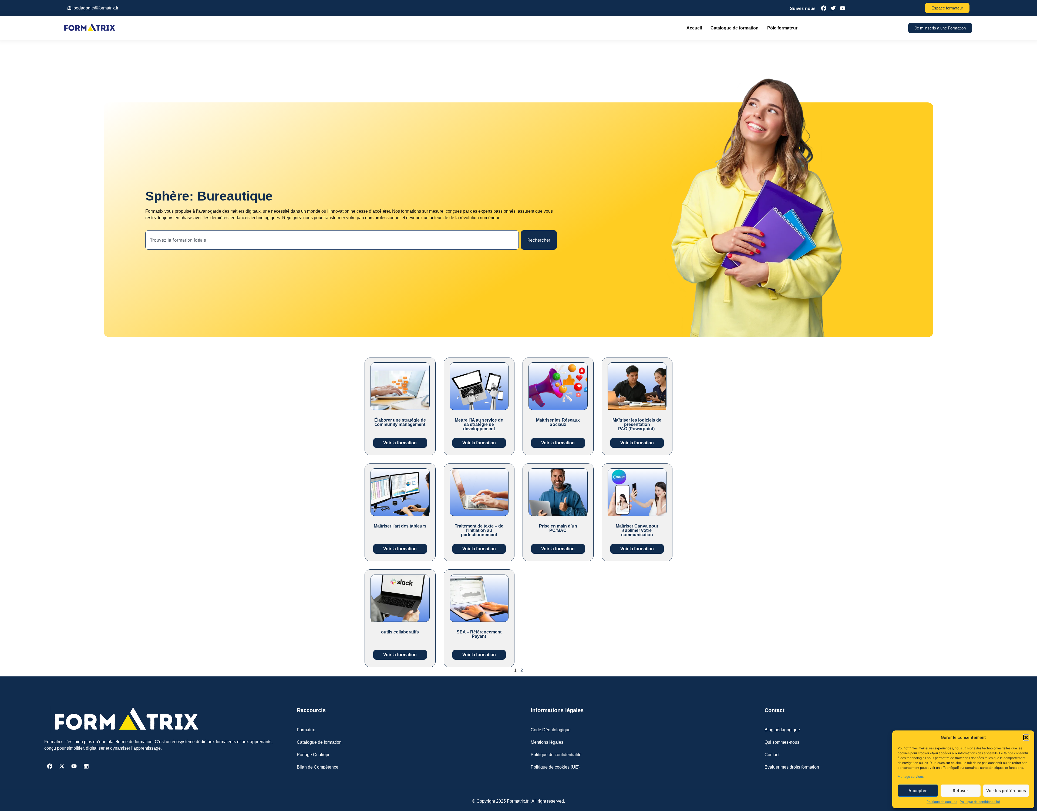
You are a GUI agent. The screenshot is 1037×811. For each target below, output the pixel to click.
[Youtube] (74, 766)
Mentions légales (547, 742)
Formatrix (306, 729)
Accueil (694, 28)
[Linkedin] (86, 766)
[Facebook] (49, 766)
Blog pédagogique (782, 729)
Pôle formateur (782, 28)
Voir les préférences (1006, 790)
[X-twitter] (61, 766)
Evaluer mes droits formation (792, 767)
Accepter (917, 790)
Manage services (911, 777)
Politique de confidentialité (980, 802)
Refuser (960, 790)
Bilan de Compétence (317, 767)
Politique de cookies (942, 802)
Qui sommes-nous (782, 742)
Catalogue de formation (735, 28)
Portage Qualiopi (313, 754)
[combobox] (332, 240)
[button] (1026, 737)
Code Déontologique (551, 729)
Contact (772, 754)
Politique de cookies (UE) (555, 767)
